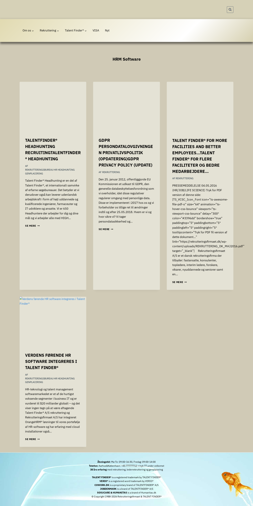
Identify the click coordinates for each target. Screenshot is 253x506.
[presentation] (53, 107)
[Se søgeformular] (230, 9)
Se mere (32, 225)
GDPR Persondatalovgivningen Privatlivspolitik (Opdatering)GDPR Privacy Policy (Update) (126, 152)
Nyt (107, 30)
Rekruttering (111, 172)
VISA (96, 30)
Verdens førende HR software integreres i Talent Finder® (51, 361)
